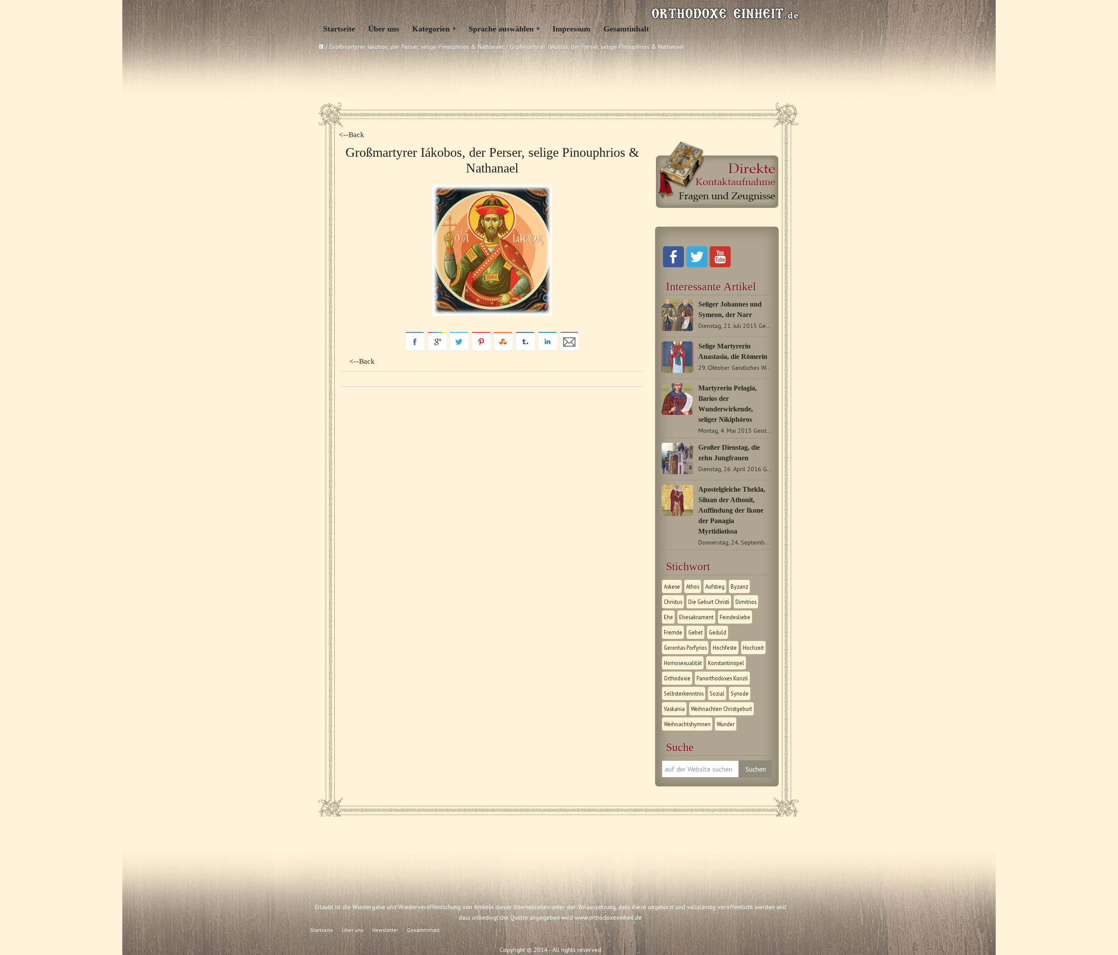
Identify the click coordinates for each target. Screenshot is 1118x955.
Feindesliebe (735, 617)
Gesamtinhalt (626, 28)
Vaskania (674, 708)
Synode (740, 693)
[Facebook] (673, 265)
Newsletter (385, 930)
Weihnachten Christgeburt (721, 708)
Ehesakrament (696, 617)
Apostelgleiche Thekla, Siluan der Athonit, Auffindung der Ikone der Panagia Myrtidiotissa (731, 510)
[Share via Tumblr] (525, 349)
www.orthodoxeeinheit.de (608, 917)
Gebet (695, 632)
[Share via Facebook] (414, 349)
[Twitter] (697, 265)
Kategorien (431, 28)
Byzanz (739, 586)
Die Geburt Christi (708, 601)
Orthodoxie (677, 678)
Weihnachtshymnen (687, 724)
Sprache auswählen (501, 28)
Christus (673, 601)
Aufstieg (715, 586)
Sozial (717, 693)
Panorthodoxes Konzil (722, 678)
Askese (672, 586)
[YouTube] (720, 265)
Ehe (668, 617)
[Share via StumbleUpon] (503, 349)
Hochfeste (725, 647)
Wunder (726, 724)
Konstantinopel (726, 662)
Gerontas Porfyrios (685, 647)
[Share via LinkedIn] (547, 349)
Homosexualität (683, 662)
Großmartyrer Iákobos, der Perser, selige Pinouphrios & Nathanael (416, 47)
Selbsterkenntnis (684, 693)
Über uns (383, 28)
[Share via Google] (437, 349)
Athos (692, 586)
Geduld (717, 632)
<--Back (351, 135)
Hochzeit (753, 647)
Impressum (571, 28)
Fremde (673, 632)
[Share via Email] (569, 349)
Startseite (339, 28)
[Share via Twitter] (459, 349)
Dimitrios (745, 601)
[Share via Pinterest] (481, 349)
